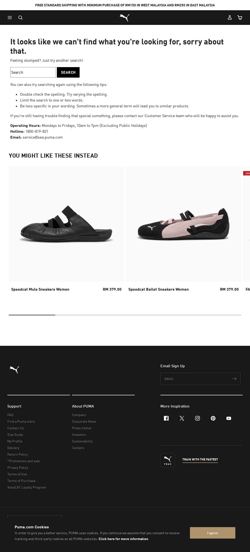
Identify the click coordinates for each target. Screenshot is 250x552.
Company (79, 415)
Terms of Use (17, 474)
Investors (79, 434)
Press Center (82, 428)
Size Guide (15, 434)
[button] (11, 17)
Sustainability (82, 441)
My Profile (14, 441)
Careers (78, 448)
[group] (66, 233)
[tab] (32, 315)
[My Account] (229, 17)
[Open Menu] (11, 17)
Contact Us (15, 428)
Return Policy (17, 454)
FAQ (10, 415)
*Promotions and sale (23, 461)
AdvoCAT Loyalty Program (26, 487)
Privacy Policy (17, 467)
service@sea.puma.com (43, 137)
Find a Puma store (21, 421)
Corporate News (84, 421)
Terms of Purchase (21, 481)
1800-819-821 (36, 131)
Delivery (13, 448)
